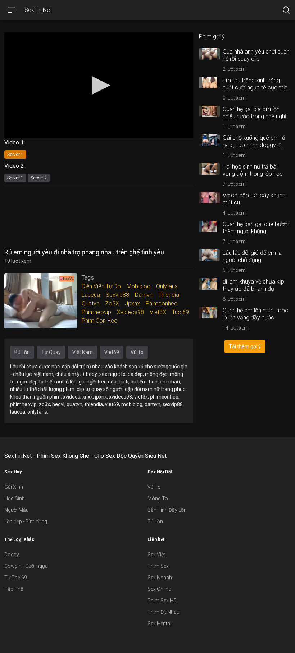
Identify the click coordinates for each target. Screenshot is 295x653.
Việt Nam (82, 352)
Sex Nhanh (160, 577)
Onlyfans (167, 286)
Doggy (11, 554)
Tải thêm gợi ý (245, 346)
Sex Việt (156, 554)
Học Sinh (14, 498)
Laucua (91, 294)
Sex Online (159, 589)
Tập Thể (13, 589)
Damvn (144, 294)
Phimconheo (162, 303)
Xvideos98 (130, 312)
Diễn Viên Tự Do (101, 286)
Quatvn (90, 303)
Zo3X (112, 303)
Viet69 (111, 352)
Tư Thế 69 (15, 577)
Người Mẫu (16, 510)
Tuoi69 (180, 312)
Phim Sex (158, 566)
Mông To (158, 498)
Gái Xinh (13, 487)
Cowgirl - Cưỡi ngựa (26, 566)
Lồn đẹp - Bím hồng (25, 521)
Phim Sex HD (162, 600)
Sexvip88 (117, 294)
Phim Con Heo (100, 320)
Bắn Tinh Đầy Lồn (167, 510)
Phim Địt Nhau (164, 612)
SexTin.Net (38, 9)
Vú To (137, 352)
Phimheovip (96, 312)
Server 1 (15, 154)
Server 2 (39, 177)
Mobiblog (138, 286)
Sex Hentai (159, 623)
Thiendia (168, 294)
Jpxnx (132, 303)
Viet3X (158, 312)
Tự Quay (51, 352)
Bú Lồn (22, 352)
